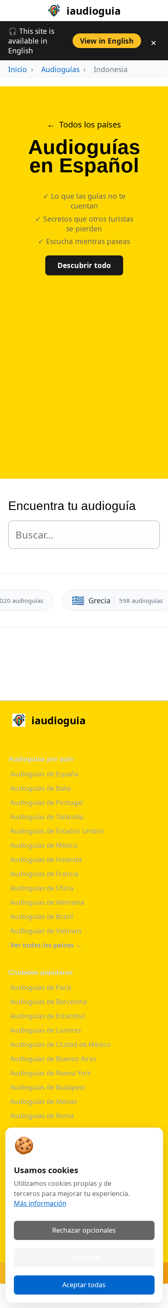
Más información (40, 1203)
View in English (107, 41)
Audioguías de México (44, 845)
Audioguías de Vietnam (46, 930)
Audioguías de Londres (45, 1030)
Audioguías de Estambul (47, 1015)
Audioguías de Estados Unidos (57, 831)
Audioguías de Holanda (46, 859)
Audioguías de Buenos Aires (53, 1058)
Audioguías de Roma (42, 1115)
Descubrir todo (84, 265)
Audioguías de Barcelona (48, 1001)
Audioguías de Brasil (41, 916)
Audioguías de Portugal (46, 802)
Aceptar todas (84, 1284)
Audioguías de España (44, 773)
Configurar (84, 1257)
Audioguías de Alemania (47, 902)
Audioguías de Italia (40, 788)
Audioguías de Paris (40, 987)
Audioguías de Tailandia (46, 816)
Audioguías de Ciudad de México (60, 1044)
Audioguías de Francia (44, 873)
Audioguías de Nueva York (50, 1072)
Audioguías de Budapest (47, 1087)
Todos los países (90, 124)
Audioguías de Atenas (43, 1101)
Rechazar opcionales (84, 1230)
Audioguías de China (41, 888)
